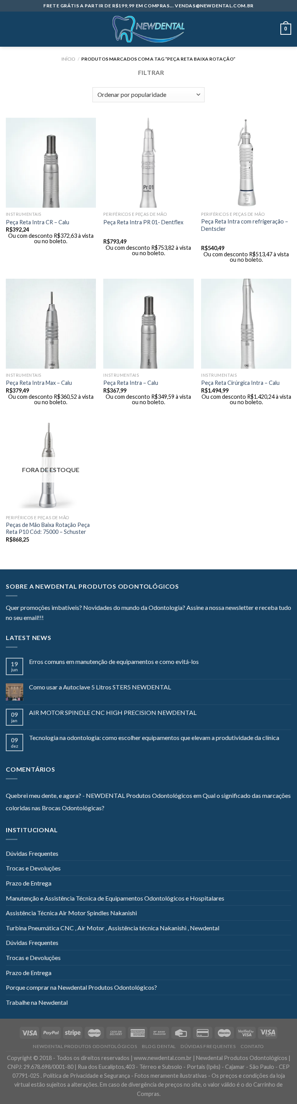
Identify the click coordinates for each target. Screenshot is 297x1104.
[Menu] (10, 29)
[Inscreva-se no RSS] (97, 618)
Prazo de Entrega (28, 883)
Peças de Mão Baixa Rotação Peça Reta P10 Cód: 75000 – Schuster (48, 528)
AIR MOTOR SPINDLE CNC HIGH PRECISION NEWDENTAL (112, 712)
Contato (252, 1046)
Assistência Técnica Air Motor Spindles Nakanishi (71, 912)
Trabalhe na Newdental (37, 1002)
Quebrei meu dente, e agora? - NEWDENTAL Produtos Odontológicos (99, 795)
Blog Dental (159, 1046)
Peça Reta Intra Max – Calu (39, 382)
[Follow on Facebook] (49, 618)
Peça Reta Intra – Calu (130, 382)
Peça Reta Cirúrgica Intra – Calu (240, 382)
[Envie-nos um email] (78, 618)
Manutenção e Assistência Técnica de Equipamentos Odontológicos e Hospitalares (115, 898)
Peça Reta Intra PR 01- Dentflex (143, 222)
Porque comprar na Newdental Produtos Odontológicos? (81, 987)
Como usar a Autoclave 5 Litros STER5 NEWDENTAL (100, 687)
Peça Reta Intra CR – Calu (37, 222)
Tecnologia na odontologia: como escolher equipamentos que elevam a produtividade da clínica (154, 737)
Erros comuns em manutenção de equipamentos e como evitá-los (114, 661)
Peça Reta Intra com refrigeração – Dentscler (244, 225)
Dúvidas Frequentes (32, 853)
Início (68, 59)
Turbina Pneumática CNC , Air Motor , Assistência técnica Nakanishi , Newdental (112, 927)
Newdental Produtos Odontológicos (85, 1046)
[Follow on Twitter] (68, 618)
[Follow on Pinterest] (87, 618)
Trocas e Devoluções (33, 868)
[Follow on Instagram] (59, 618)
